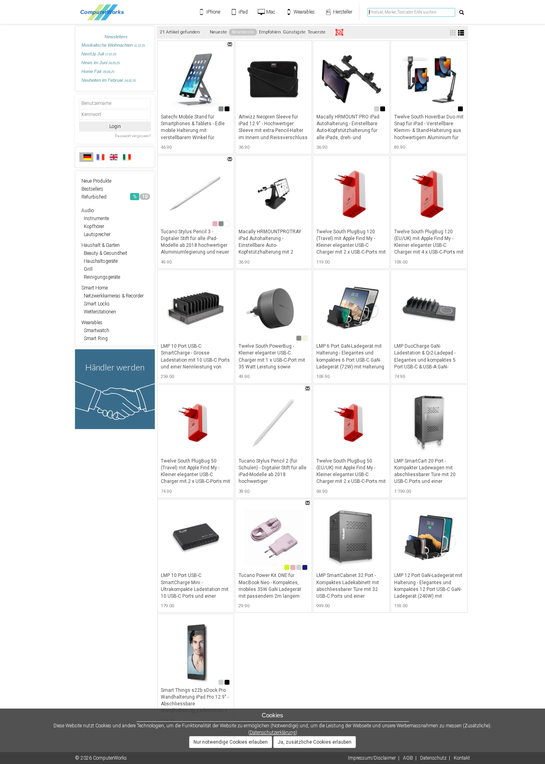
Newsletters (116, 36)
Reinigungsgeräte (100, 277)
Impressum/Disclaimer (372, 758)
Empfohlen (270, 32)
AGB (408, 758)
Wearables (92, 322)
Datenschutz (433, 758)
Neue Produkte (96, 181)
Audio (87, 210)
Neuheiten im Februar (108, 80)
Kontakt (462, 758)
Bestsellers (92, 189)
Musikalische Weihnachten (113, 45)
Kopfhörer (92, 226)
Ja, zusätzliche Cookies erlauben (314, 742)
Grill (87, 269)
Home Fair (97, 71)
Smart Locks (95, 304)
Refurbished (114, 197)
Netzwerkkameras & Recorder (112, 296)
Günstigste (294, 32)
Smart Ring (94, 338)
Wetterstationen (98, 312)
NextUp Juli (98, 53)
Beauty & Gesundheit (104, 253)
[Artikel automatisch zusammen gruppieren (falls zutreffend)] (339, 32)
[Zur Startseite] (104, 12)
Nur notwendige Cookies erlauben (231, 742)
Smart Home (94, 288)
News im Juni (100, 62)
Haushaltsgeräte (99, 261)
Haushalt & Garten (100, 245)
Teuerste (317, 32)
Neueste (218, 32)
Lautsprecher (96, 234)
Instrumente (95, 218)
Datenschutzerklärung (273, 732)
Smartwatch (95, 330)
